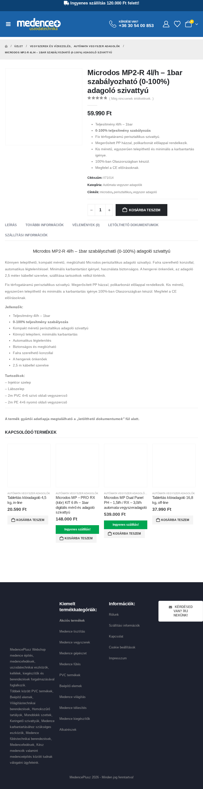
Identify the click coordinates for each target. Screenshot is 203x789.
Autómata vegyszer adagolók (122, 185)
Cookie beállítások (122, 647)
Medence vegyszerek (74, 642)
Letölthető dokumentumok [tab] (133, 225)
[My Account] (166, 24)
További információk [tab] (44, 225)
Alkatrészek (67, 729)
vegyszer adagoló (145, 192)
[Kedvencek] (177, 24)
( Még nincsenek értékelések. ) (131, 98)
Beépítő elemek (70, 686)
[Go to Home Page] (6, 46)
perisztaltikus (122, 192)
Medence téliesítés (73, 708)
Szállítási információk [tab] (26, 235)
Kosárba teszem (144, 210)
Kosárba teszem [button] (30, 520)
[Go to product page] (29, 465)
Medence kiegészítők (74, 719)
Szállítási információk (124, 625)
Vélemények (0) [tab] (86, 225)
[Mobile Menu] (11, 24)
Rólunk (114, 614)
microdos (106, 192)
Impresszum (118, 658)
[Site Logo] (39, 24)
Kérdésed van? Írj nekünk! (183, 611)
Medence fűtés (70, 664)
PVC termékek (69, 675)
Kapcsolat (116, 636)
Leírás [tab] (11, 225)
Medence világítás (72, 697)
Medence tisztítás (72, 631)
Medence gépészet (73, 653)
